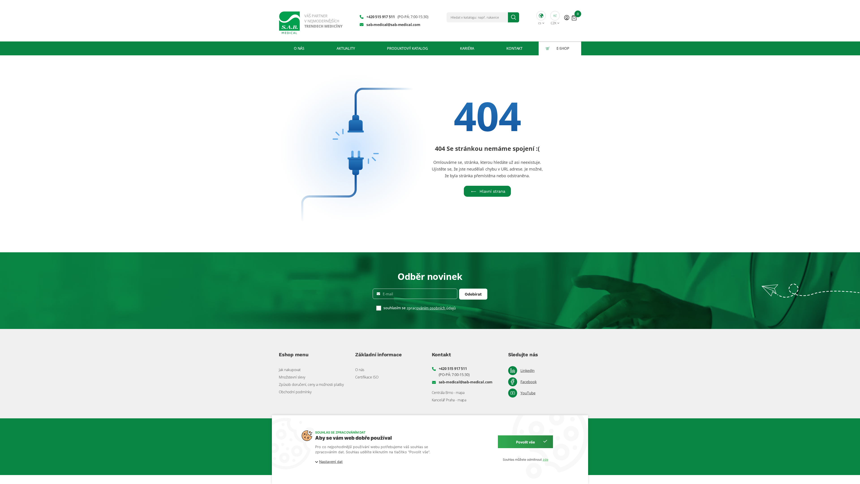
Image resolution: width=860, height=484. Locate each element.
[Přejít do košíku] (574, 17)
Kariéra (467, 48)
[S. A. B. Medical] (311, 20)
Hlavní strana (492, 191)
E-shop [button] (563, 48)
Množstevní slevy (292, 377)
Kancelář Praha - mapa (449, 400)
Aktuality (346, 48)
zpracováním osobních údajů (431, 308)
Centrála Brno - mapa (448, 392)
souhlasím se (394, 308)
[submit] (513, 17)
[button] (541, 17)
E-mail (388, 294)
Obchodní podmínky (295, 391)
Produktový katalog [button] (407, 48)
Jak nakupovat (290, 369)
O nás (299, 48)
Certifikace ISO (366, 377)
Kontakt (514, 48)
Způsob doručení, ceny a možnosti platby (311, 384)
